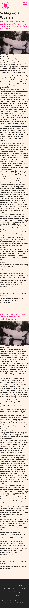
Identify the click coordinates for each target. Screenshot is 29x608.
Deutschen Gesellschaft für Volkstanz (14, 603)
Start (20, 585)
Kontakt (12, 592)
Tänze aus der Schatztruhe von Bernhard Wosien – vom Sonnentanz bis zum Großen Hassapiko (13, 25)
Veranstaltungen (9, 588)
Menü (25, 3)
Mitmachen (22, 588)
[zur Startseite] (5, 5)
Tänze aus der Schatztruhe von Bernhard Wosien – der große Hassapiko (12, 316)
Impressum (21, 592)
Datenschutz (14, 595)
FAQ (5, 592)
